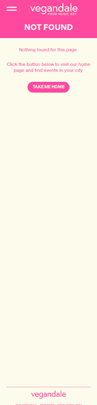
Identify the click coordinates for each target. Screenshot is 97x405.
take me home (49, 87)
